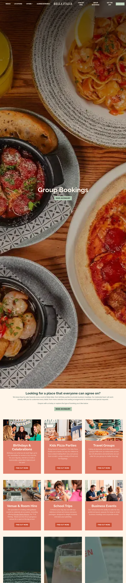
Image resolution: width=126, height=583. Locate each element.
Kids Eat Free (81, 4)
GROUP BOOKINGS (95, 4)
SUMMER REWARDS (43, 4)
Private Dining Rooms (21, 514)
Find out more (22, 468)
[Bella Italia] (63, 3)
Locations (18, 4)
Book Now (120, 4)
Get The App (110, 4)
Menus (8, 4)
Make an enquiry (63, 198)
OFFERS (29, 4)
